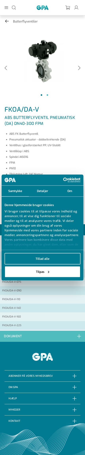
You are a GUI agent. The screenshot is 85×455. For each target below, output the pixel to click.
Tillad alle (42, 259)
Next (79, 68)
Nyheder (14, 409)
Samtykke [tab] (15, 191)
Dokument (13, 336)
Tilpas (40, 272)
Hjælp (12, 398)
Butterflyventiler (25, 21)
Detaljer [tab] (42, 191)
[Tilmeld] (68, 7)
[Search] (13, 7)
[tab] (42, 336)
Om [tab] (69, 191)
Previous (6, 68)
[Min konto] (76, 7)
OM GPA (13, 387)
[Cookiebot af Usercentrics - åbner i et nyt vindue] (63, 180)
